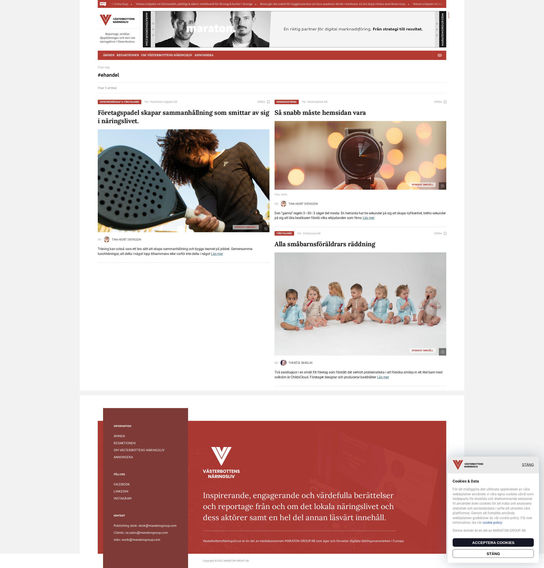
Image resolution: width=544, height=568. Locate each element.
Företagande (284, 233)
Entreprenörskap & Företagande (119, 101)
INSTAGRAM (123, 498)
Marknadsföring (287, 101)
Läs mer (217, 254)
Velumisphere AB (317, 102)
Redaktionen (128, 55)
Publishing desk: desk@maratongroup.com (145, 525)
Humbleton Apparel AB (163, 102)
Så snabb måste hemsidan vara (320, 112)
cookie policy (492, 523)
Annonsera (203, 55)
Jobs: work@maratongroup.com (137, 539)
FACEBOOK (122, 484)
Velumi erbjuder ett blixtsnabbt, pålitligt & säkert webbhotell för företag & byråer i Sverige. (164, 4)
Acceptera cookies (493, 543)
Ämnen (109, 55)
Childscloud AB (311, 233)
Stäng (528, 465)
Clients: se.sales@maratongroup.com (141, 532)
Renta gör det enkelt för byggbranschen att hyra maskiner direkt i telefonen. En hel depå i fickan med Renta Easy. (303, 4)
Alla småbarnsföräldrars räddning (325, 244)
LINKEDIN (121, 491)
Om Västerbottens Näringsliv (166, 55)
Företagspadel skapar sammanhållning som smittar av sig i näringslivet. (183, 116)
